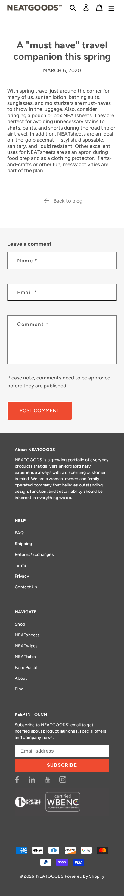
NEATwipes (26, 645)
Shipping (23, 543)
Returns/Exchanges (34, 554)
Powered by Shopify (84, 876)
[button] (72, 7)
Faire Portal (26, 667)
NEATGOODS (50, 876)
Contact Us (26, 587)
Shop (20, 624)
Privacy (22, 576)
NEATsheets (27, 635)
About (21, 678)
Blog (19, 689)
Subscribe (62, 765)
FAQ (19, 532)
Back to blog (68, 201)
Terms (21, 565)
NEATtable (25, 656)
